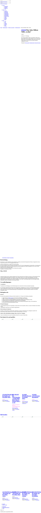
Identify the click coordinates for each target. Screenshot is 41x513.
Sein (5, 22)
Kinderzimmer (6, 16)
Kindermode (6, 13)
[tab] (4, 257)
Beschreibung (4, 257)
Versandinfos (11, 257)
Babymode (6, 12)
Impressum (4, 506)
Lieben (5, 23)
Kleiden (5, 24)
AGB (3, 508)
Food (5, 19)
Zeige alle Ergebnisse (3, 1)
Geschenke (6, 11)
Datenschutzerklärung (5, 507)
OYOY (23, 30)
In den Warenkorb (5, 400)
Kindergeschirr (17, 27)
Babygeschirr (27, 42)
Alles (5, 21)
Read (3, 20)
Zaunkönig (8, 401)
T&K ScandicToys (25, 403)
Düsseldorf (6, 6)
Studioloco (37, 401)
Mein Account (10, 297)
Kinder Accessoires (11, 27)
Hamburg (5, 7)
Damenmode (6, 14)
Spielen (5, 17)
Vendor (8, 257)
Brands (5, 10)
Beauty (5, 18)
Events (3, 5)
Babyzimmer (6, 15)
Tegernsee (6, 8)
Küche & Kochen (37, 42)
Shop (3, 9)
